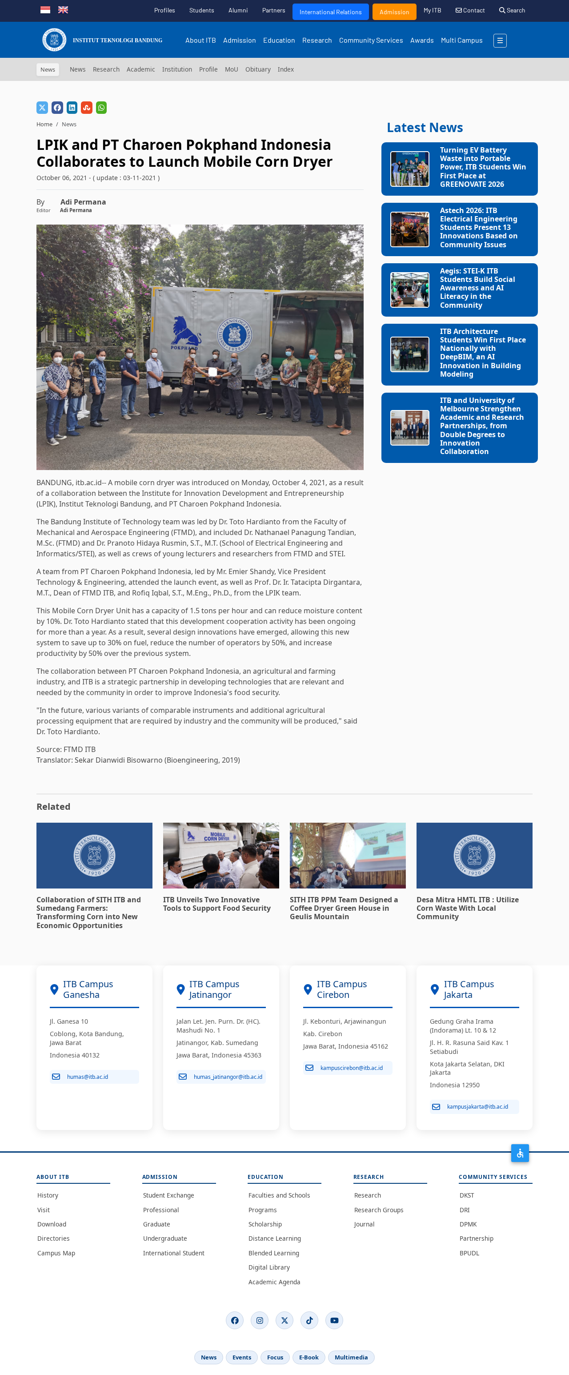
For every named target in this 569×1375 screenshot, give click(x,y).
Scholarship (265, 1224)
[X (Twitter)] (284, 1320)
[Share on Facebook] (57, 107)
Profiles (164, 10)
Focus (275, 1357)
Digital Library (269, 1267)
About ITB (200, 40)
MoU (231, 69)
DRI (465, 1210)
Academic (141, 69)
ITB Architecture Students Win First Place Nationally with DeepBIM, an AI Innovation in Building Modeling (483, 352)
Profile (208, 69)
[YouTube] (334, 1320)
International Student (173, 1253)
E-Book (309, 1357)
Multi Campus (462, 40)
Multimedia (351, 1357)
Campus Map (56, 1253)
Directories (53, 1238)
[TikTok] (309, 1320)
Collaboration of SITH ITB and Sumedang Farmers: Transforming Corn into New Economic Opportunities (88, 912)
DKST (467, 1195)
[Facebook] (235, 1320)
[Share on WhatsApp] (101, 107)
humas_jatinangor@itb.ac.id (228, 1077)
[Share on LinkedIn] (72, 107)
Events (241, 1357)
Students (201, 10)
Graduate (156, 1224)
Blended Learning (273, 1253)
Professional (161, 1210)
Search (515, 10)
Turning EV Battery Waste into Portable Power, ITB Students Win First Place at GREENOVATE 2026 (483, 167)
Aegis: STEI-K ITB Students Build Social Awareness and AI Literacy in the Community (477, 288)
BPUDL (469, 1253)
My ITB (432, 10)
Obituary (258, 69)
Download (51, 1224)
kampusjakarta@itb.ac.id (477, 1106)
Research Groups (379, 1210)
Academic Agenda (274, 1282)
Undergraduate (165, 1238)
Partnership (476, 1238)
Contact (473, 10)
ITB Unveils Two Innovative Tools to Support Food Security (217, 904)
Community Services (371, 40)
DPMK (468, 1224)
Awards (422, 40)
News (78, 69)
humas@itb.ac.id (87, 1077)
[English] (63, 9)
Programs (262, 1210)
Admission (394, 12)
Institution (177, 69)
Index (286, 69)
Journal (364, 1224)
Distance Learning (274, 1238)
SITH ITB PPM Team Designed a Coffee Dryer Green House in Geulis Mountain (344, 908)
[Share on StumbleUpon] (86, 107)
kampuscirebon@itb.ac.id (352, 1068)
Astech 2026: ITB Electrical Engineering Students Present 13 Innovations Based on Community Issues (479, 227)
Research (317, 40)
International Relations (331, 12)
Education (279, 40)
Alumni (238, 10)
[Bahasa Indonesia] (45, 9)
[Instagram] (259, 1320)
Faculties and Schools (279, 1195)
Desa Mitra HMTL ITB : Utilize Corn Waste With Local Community (468, 908)
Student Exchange (168, 1195)
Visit (43, 1210)
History (47, 1195)
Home (44, 124)
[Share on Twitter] (42, 107)
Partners (273, 10)
